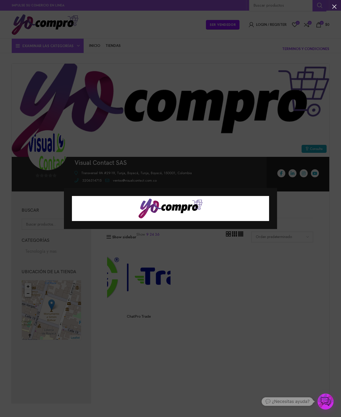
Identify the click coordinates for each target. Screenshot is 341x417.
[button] (326, 402)
